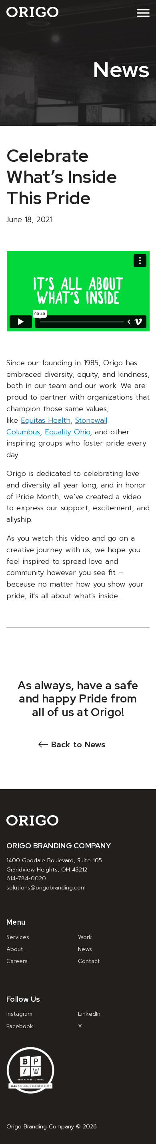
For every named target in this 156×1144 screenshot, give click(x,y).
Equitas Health (45, 420)
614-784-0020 (26, 878)
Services (17, 937)
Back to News (78, 744)
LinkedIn (89, 1014)
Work (85, 937)
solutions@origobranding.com (46, 887)
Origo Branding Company (32, 11)
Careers (17, 961)
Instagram (19, 1014)
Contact (89, 961)
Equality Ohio (67, 432)
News (85, 949)
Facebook (19, 1026)
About (14, 949)
